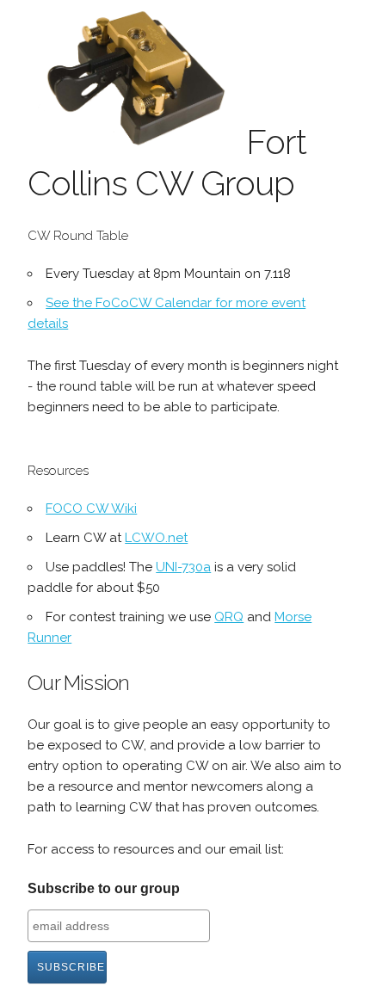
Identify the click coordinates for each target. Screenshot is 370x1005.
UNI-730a (183, 567)
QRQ (229, 617)
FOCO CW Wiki (91, 508)
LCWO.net (156, 538)
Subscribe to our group (104, 888)
